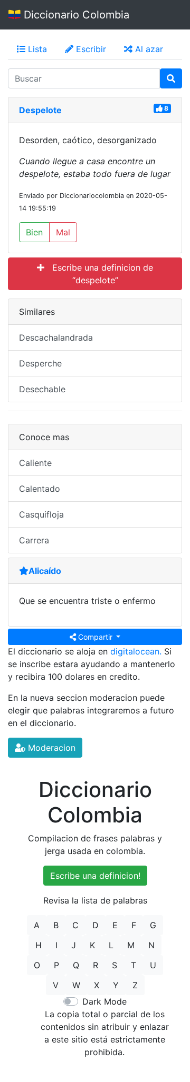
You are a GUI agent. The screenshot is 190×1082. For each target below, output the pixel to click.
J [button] (73, 945)
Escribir (89, 49)
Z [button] (135, 985)
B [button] (56, 925)
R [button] (95, 965)
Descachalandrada (56, 337)
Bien (34, 232)
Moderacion (50, 747)
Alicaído (44, 570)
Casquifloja (41, 514)
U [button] (153, 965)
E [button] (115, 925)
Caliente (35, 463)
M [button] (131, 945)
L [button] (111, 945)
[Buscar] (171, 78)
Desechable (42, 389)
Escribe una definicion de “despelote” (98, 273)
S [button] (114, 965)
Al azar (147, 49)
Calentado (39, 488)
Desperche (40, 363)
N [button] (151, 945)
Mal (63, 232)
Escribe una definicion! (95, 875)
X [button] (96, 985)
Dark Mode (104, 1001)
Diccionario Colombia (75, 14)
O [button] (37, 965)
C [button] (75, 925)
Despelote (40, 110)
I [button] (56, 945)
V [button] (56, 985)
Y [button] (116, 985)
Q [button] (76, 965)
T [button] (133, 965)
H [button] (38, 945)
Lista (36, 49)
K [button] (92, 945)
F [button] (133, 925)
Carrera (34, 540)
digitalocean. (136, 651)
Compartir (95, 636)
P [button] (56, 965)
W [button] (76, 985)
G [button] (153, 925)
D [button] (95, 925)
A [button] (37, 925)
